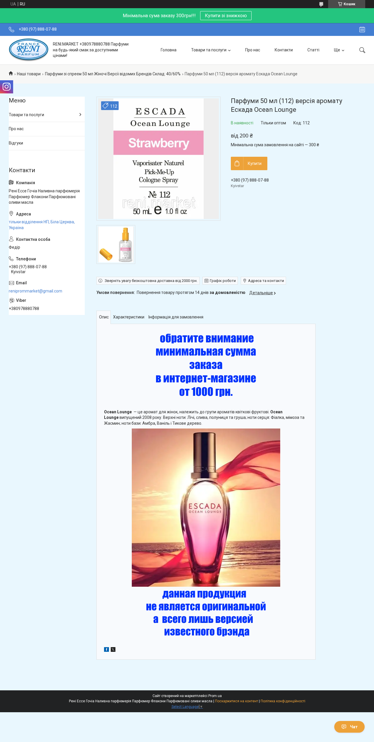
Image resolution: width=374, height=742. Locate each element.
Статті (313, 50)
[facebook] (106, 650)
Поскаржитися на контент (236, 701)
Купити (255, 163)
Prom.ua (215, 696)
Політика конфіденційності (283, 701)
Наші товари (29, 74)
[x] (113, 650)
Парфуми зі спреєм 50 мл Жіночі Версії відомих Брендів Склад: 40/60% (113, 74)
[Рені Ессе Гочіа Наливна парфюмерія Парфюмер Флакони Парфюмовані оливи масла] (29, 50)
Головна (168, 50)
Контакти (284, 50)
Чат (354, 726)
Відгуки (16, 143)
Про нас (252, 50)
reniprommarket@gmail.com (35, 291)
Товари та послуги (208, 50)
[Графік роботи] (362, 29)
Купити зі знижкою (226, 15)
